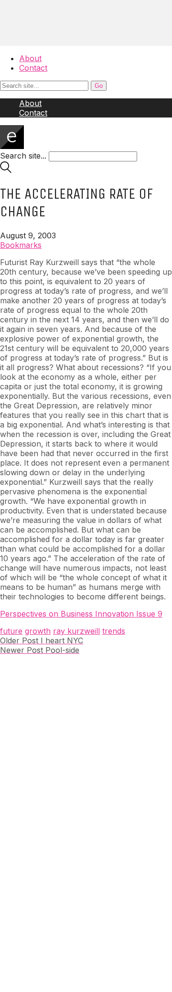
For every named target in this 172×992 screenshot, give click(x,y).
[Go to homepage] (12, 146)
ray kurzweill (76, 631)
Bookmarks (21, 245)
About (30, 58)
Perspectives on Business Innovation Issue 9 (81, 614)
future (11, 631)
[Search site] (5, 170)
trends (113, 631)
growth (38, 631)
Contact (33, 68)
